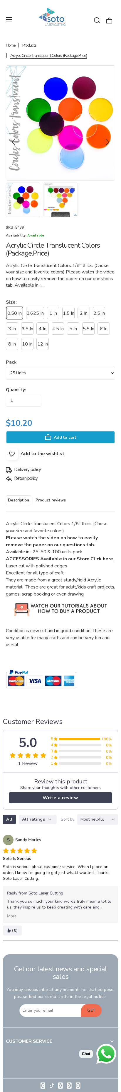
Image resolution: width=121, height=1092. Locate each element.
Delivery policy (27, 469)
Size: (11, 302)
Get (91, 1010)
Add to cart (64, 437)
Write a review (60, 798)
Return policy (25, 478)
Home (11, 45)
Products (29, 45)
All (9, 819)
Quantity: (16, 390)
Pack (11, 362)
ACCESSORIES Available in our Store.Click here (59, 559)
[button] (14, 142)
